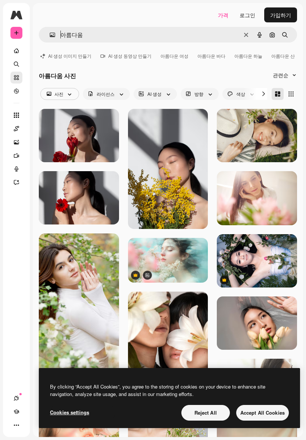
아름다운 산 (283, 56)
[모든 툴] (16, 115)
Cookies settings (69, 412)
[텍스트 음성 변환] (16, 169)
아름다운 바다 (211, 56)
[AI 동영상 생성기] (16, 155)
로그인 (247, 15)
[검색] (16, 64)
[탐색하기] (16, 91)
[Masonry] (278, 94)
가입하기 (280, 15)
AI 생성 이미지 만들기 (69, 56)
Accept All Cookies (262, 412)
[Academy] (16, 412)
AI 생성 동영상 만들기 (130, 56)
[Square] (291, 94)
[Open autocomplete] (49, 35)
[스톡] (16, 78)
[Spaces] (16, 129)
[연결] (16, 398)
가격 (223, 15)
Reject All (205, 412)
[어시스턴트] (16, 182)
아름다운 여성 (174, 56)
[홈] (16, 51)
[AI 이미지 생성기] (16, 142)
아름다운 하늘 (248, 56)
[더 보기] (16, 425)
